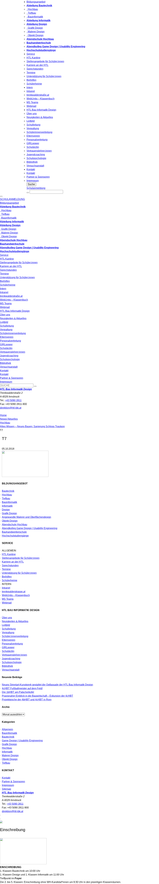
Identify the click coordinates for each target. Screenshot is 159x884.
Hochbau (32, 9)
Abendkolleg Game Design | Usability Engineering (29, 528)
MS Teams (32, 102)
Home (3, 415)
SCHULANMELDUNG (12, 199)
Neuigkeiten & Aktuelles (40, 117)
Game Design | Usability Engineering (22, 740)
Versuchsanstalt (35, 165)
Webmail (31, 106)
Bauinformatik (35, 16)
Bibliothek (32, 162)
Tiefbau (31, 13)
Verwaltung (33, 128)
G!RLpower (33, 143)
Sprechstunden (35, 69)
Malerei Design (36, 31)
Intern (30, 87)
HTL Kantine (33, 57)
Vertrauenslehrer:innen (39, 150)
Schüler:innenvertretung (15, 636)
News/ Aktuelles (9, 419)
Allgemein (7, 729)
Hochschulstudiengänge (15, 535)
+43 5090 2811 (13, 400)
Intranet (31, 91)
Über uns (32, 113)
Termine (31, 72)
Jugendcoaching (36, 154)
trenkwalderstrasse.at (13, 591)
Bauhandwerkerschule (14, 532)
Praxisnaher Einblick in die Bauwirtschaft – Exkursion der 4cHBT (37, 696)
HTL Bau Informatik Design (41, 109)
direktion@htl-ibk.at (10, 407)
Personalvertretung (37, 139)
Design (6, 509)
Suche (31, 184)
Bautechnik (8, 491)
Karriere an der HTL (37, 65)
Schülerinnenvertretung (39, 132)
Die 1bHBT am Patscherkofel (18, 692)
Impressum (33, 180)
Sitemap (6, 789)
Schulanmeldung (36, 188)
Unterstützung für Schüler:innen (44, 76)
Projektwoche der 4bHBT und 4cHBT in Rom (26, 699)
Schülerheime (34, 83)
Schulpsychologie (36, 158)
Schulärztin (33, 147)
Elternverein (33, 136)
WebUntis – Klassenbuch (41, 98)
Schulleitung (33, 124)
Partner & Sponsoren (38, 177)
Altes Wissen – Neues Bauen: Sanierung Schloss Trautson (32, 426)
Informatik (7, 506)
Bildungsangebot (36, 1)
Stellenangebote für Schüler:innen (45, 61)
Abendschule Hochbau (14, 524)
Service (31, 54)
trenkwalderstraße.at (38, 95)
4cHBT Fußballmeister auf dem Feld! (22, 688)
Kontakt (31, 169)
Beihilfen (31, 80)
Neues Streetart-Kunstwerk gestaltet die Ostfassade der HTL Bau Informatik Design (47, 684)
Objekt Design (35, 35)
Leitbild (31, 121)
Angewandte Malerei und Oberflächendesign (26, 517)
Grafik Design (35, 28)
